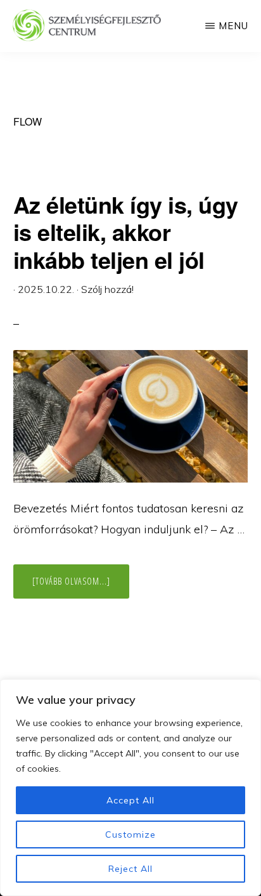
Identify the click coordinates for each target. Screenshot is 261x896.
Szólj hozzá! (107, 289)
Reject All (130, 868)
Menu (233, 26)
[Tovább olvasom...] (80, 587)
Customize (130, 834)
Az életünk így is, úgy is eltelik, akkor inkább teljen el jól (125, 231)
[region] (130, 787)
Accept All (130, 800)
